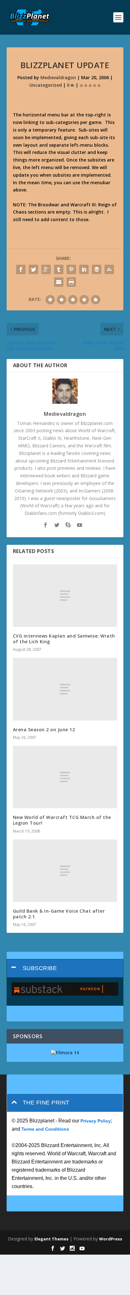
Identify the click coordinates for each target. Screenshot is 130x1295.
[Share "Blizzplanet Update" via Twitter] (33, 269)
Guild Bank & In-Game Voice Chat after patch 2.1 (59, 914)
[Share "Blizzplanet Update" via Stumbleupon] (109, 269)
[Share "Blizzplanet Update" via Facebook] (21, 269)
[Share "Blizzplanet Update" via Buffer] (96, 269)
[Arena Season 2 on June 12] (65, 689)
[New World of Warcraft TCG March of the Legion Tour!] (65, 777)
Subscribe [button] (40, 968)
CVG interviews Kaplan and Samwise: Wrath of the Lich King (64, 639)
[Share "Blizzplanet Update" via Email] (58, 282)
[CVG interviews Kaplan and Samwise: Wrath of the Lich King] (65, 595)
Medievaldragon (58, 77)
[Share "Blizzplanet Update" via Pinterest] (71, 269)
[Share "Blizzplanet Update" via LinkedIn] (84, 269)
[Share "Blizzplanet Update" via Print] (71, 282)
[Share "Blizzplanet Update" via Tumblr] (58, 269)
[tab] (65, 968)
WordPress (110, 1239)
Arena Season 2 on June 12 (44, 730)
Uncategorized (45, 85)
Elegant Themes (51, 1239)
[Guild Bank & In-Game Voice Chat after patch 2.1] (65, 870)
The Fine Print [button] (46, 1102)
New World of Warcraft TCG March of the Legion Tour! (62, 820)
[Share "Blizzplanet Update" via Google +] (46, 269)
